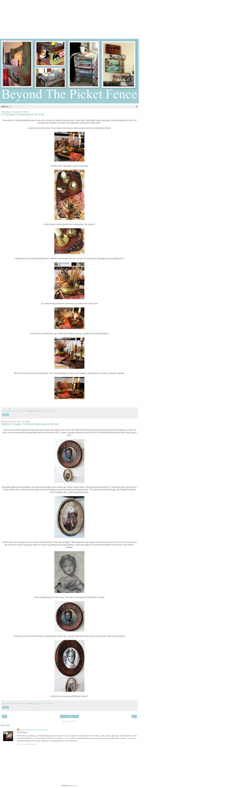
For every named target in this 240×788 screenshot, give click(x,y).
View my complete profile (27, 744)
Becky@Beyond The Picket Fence (34, 730)
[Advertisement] (120, 17)
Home (69, 716)
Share (6, 415)
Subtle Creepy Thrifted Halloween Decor (29, 424)
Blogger (74, 785)
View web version (69, 721)
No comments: (48, 411)
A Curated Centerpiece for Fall (22, 114)
